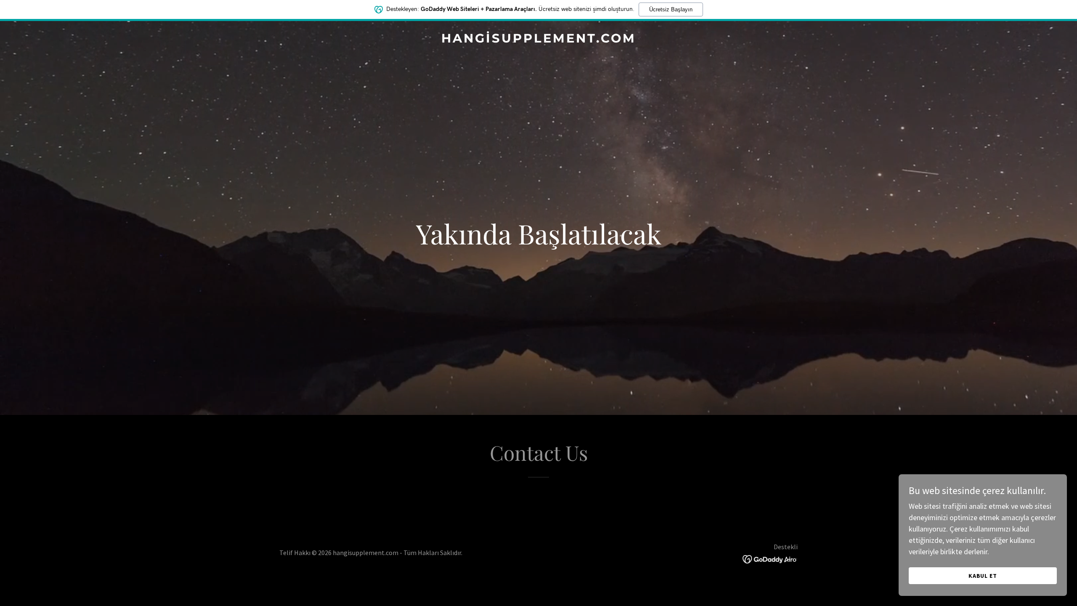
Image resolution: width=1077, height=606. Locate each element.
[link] (538, 40)
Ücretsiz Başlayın (670, 9)
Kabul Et (982, 575)
